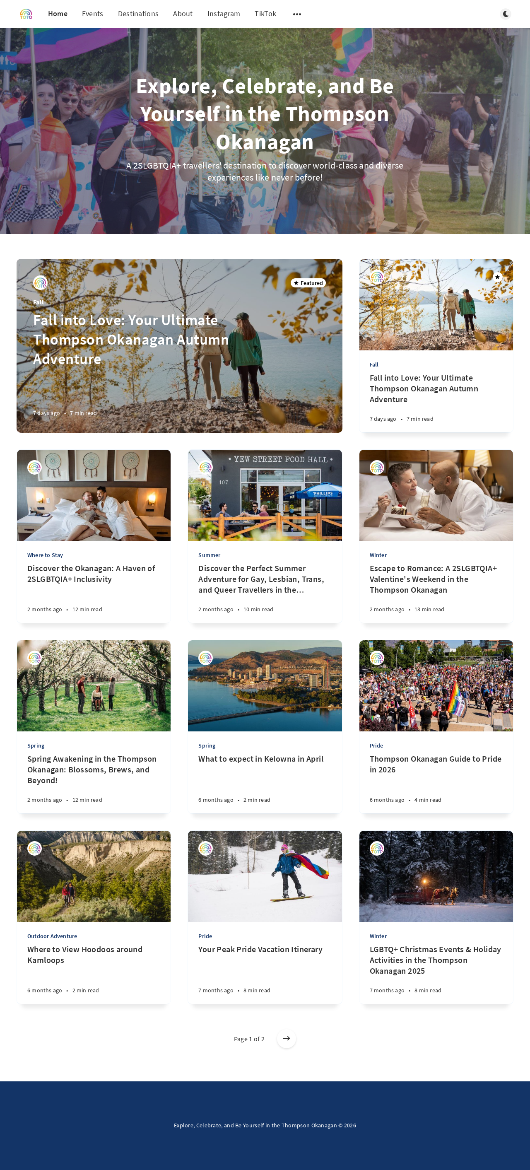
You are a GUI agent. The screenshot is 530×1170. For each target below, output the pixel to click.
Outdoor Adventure (52, 936)
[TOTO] (40, 282)
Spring (35, 745)
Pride (376, 745)
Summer (209, 555)
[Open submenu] (297, 14)
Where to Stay (45, 555)
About (183, 13)
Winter (378, 555)
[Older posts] (286, 1038)
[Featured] (498, 277)
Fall (38, 302)
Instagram (224, 13)
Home (57, 13)
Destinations (138, 13)
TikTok (265, 13)
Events (93, 13)
